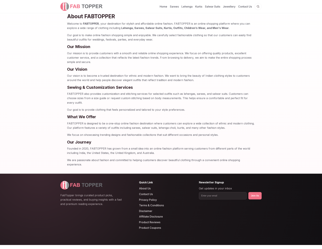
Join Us (255, 195)
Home (163, 6)
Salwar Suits (212, 6)
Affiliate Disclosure (151, 216)
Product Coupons (150, 227)
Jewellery (229, 6)
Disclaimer (145, 210)
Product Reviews (149, 222)
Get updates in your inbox (215, 188)
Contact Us (245, 6)
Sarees (174, 6)
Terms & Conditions (151, 205)
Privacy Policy (148, 199)
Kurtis (198, 6)
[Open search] (258, 6)
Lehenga (187, 6)
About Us (145, 188)
